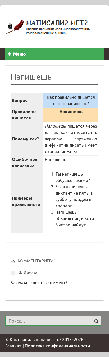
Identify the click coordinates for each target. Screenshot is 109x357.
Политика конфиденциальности (57, 345)
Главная (13, 345)
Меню (19, 54)
